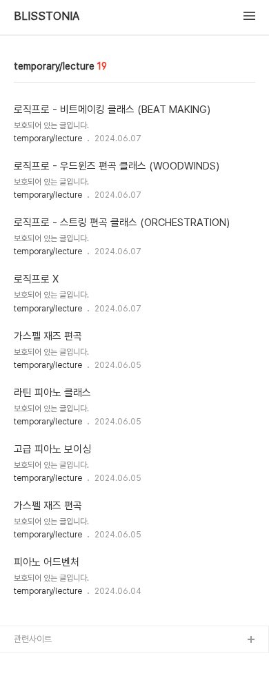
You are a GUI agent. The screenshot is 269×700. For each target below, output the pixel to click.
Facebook (35, 662)
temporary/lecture (48, 138)
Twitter (28, 684)
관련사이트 (33, 639)
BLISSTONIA (46, 16)
